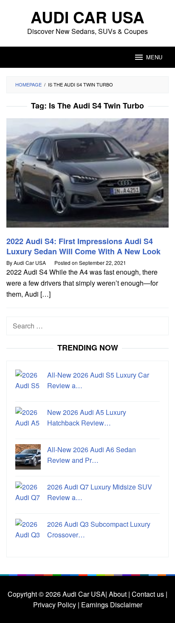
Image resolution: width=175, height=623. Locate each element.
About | (119, 594)
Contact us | (148, 594)
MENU (154, 57)
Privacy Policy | (56, 604)
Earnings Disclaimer (110, 604)
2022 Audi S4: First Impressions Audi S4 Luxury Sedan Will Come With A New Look (83, 246)
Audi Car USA (87, 17)
